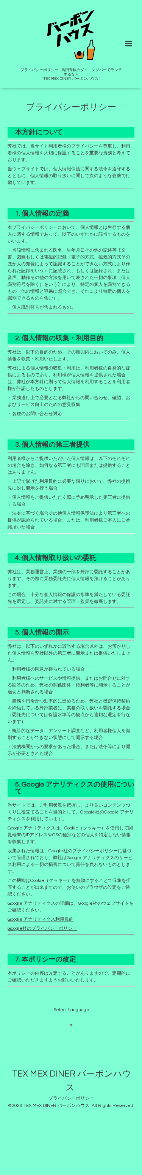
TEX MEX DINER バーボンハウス (71, 1081)
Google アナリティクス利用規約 (40, 919)
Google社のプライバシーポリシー (42, 928)
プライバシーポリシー (71, 1098)
